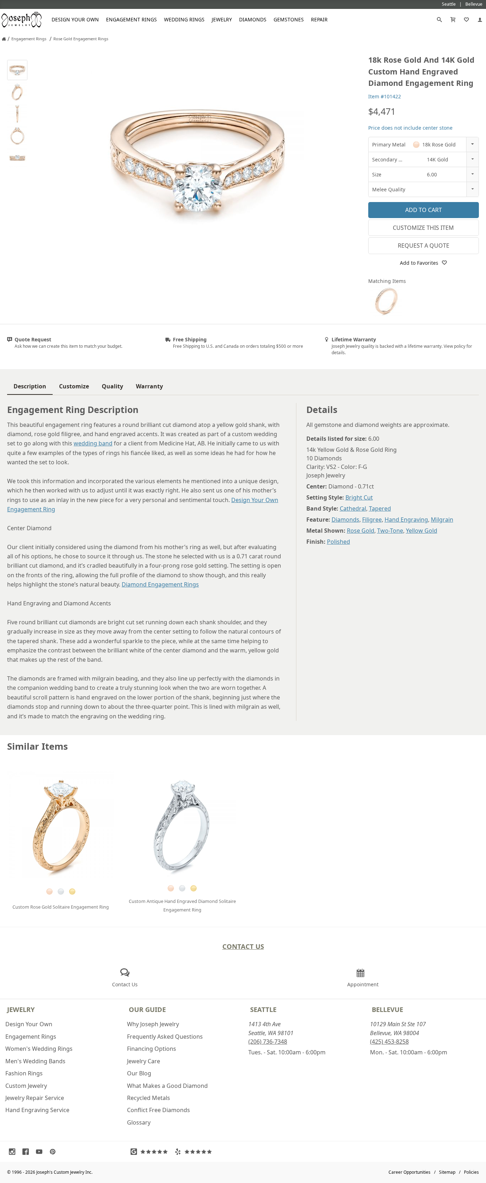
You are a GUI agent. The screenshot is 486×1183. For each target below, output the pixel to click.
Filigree (372, 519)
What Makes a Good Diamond (167, 1086)
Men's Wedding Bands (35, 1061)
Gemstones (289, 19)
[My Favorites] (466, 19)
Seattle (263, 1009)
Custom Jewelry (26, 1086)
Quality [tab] (112, 386)
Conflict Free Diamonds (158, 1110)
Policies (471, 1172)
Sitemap (447, 1172)
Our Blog (139, 1073)
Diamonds (252, 19)
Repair (319, 19)
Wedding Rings (184, 19)
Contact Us (243, 946)
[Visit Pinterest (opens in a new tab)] (54, 1152)
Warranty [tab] (149, 386)
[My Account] (480, 19)
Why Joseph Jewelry (153, 1024)
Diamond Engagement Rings (160, 584)
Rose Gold (360, 530)
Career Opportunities (409, 1172)
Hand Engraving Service (37, 1110)
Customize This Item (423, 228)
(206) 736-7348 (267, 1041)
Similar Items (37, 746)
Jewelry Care (143, 1061)
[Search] (439, 19)
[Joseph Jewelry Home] (4, 39)
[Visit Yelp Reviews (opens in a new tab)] (195, 1151)
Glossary (138, 1122)
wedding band (93, 443)
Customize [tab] (74, 386)
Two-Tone (390, 530)
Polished (338, 542)
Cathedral (353, 508)
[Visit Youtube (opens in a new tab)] (41, 1152)
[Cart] (453, 19)
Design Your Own (75, 19)
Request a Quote (423, 245)
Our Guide (147, 1009)
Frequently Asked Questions (165, 1036)
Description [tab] (30, 386)
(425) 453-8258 (389, 1041)
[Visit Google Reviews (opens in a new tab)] (151, 1151)
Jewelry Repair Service (34, 1098)
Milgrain (442, 519)
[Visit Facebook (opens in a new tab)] (27, 1152)
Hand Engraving (406, 519)
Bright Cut (359, 497)
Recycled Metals (148, 1098)
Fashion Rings (24, 1073)
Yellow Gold (421, 530)
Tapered (380, 508)
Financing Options (151, 1049)
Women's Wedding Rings (39, 1049)
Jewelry (222, 19)
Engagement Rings (131, 19)
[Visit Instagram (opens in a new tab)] (14, 1152)
